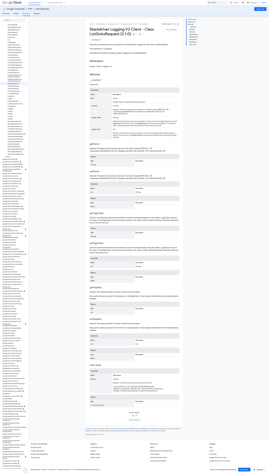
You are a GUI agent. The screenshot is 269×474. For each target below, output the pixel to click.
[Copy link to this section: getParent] (102, 144)
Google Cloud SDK (16, 9)
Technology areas (34, 2)
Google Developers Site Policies (119, 431)
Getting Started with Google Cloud (161, 451)
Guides (16, 13)
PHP (30, 9)
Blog (210, 447)
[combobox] (217, 2)
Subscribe (244, 470)
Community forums (96, 447)
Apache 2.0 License (91, 431)
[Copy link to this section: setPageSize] (104, 319)
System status (95, 457)
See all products (36, 447)
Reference (26, 13)
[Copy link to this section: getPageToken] (106, 213)
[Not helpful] (177, 24)
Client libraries (42, 9)
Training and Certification (158, 461)
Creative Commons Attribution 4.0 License (142, 428)
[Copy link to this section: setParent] (101, 171)
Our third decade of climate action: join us (86, 469)
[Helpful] (174, 24)
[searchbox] (14, 20)
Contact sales (35, 457)
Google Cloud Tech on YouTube (219, 461)
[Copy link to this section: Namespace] (105, 61)
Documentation (100, 24)
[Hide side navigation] (25, 470)
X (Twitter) (213, 454)
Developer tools (113, 24)
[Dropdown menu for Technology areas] (43, 2)
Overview (6, 13)
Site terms (52, 469)
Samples (37, 13)
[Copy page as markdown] (140, 34)
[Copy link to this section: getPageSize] (104, 287)
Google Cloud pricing (37, 451)
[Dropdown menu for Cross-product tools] (65, 2)
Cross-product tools (55, 2)
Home (91, 24)
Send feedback (171, 30)
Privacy (44, 469)
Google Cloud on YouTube (217, 457)
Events (211, 451)
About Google (35, 469)
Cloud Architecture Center (158, 457)
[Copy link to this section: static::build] (103, 365)
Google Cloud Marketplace (39, 454)
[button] (13, 126)
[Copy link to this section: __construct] (103, 80)
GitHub (152, 447)
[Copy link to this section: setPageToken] (106, 243)
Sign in (264, 2)
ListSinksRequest (97, 405)
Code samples (154, 454)
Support (93, 451)
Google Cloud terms (64, 469)
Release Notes (95, 454)
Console (236, 2)
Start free (260, 9)
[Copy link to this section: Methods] (103, 74)
